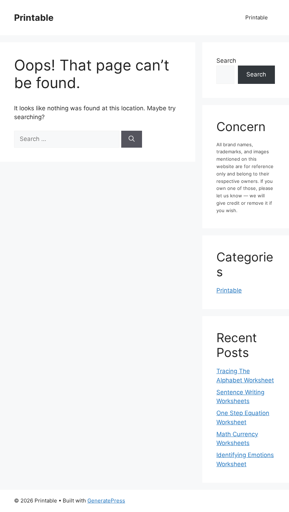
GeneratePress (106, 500)
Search (226, 60)
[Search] (131, 139)
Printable (34, 17)
